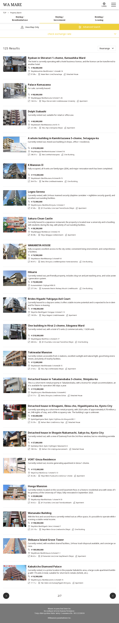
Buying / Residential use (20, 18)
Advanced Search (91, 26)
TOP (4, 13)
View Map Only (32, 27)
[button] (5, 62)
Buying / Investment (59, 18)
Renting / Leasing (99, 18)
